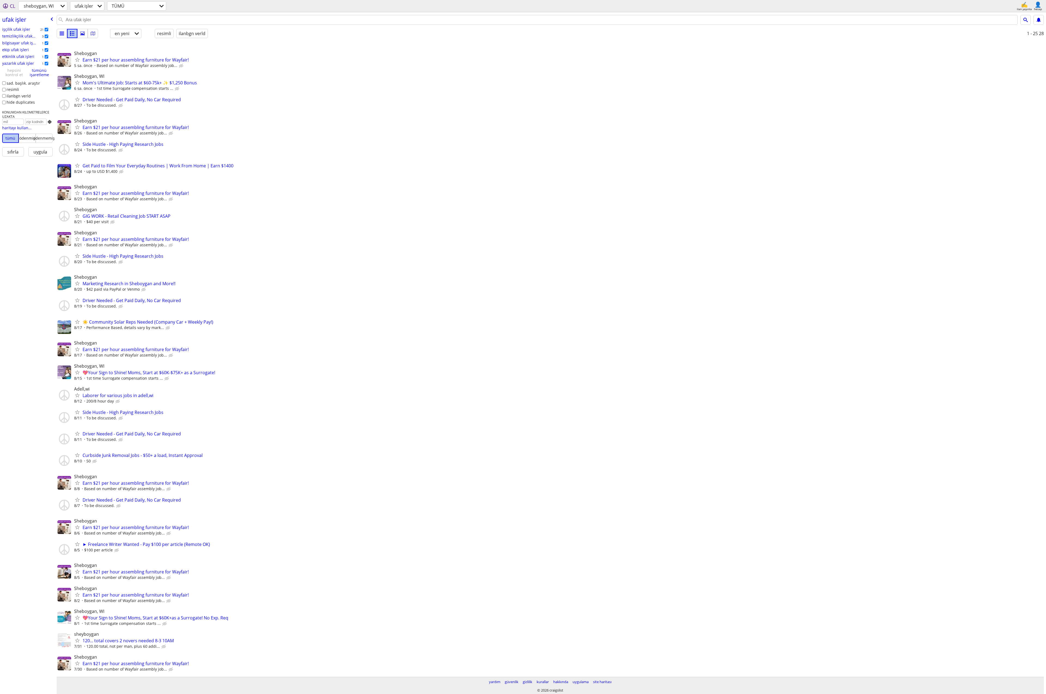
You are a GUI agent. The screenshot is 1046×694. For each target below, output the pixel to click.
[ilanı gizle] (181, 66)
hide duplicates (21, 102)
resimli (13, 89)
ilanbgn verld (19, 96)
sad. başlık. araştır (23, 83)
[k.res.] (72, 33)
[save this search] (1038, 20)
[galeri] (82, 33)
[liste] (62, 33)
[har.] (93, 33)
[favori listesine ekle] (77, 59)
